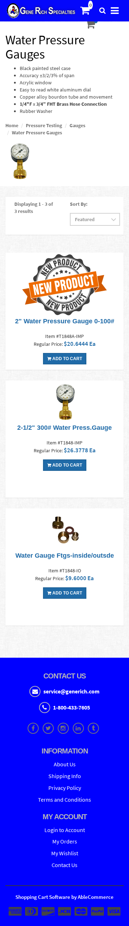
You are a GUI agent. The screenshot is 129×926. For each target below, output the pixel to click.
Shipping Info (64, 776)
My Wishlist (64, 853)
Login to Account (64, 829)
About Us (65, 764)
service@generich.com (71, 691)
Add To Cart (66, 358)
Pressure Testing (44, 125)
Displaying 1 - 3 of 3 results (33, 207)
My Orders (64, 841)
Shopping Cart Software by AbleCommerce (64, 896)
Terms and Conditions (64, 799)
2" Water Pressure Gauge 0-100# (64, 321)
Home (11, 125)
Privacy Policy (64, 787)
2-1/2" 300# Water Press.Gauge (64, 427)
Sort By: (78, 204)
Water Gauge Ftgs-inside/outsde (64, 555)
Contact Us (64, 864)
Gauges (77, 125)
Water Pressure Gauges (37, 132)
